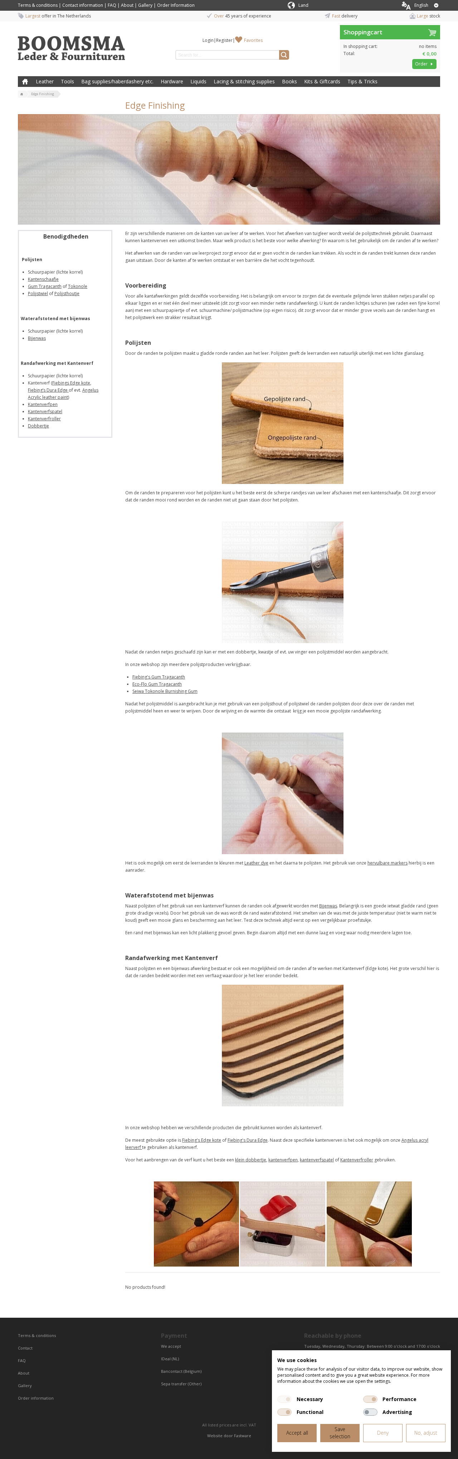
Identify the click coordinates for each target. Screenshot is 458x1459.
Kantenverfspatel (45, 411)
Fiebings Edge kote (71, 383)
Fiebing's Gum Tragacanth (158, 677)
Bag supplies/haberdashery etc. (117, 81)
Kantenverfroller (44, 419)
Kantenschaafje (43, 279)
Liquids (198, 81)
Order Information (176, 5)
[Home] (22, 94)
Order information (36, 1398)
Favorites (253, 40)
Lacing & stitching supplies (244, 81)
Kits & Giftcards (322, 81)
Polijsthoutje (66, 293)
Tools (67, 81)
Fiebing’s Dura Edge (48, 390)
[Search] (284, 55)
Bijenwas (37, 338)
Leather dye (256, 863)
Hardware (172, 81)
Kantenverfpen (43, 404)
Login (208, 40)
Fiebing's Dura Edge (248, 1140)
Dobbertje (38, 426)
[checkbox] (284, 1399)
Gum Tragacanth (45, 286)
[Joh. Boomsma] (71, 44)
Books (289, 81)
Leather (45, 81)
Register (224, 40)
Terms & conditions (38, 5)
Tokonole (77, 286)
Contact (26, 1348)
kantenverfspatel (317, 1160)
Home (25, 81)
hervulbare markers (387, 863)
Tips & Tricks (362, 81)
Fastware (242, 1435)
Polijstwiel (38, 293)
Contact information (82, 5)
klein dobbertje (250, 1160)
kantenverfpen (283, 1160)
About (127, 5)
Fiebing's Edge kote (201, 1140)
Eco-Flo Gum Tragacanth (157, 684)
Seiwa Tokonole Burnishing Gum (165, 691)
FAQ (112, 5)
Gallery (145, 5)
